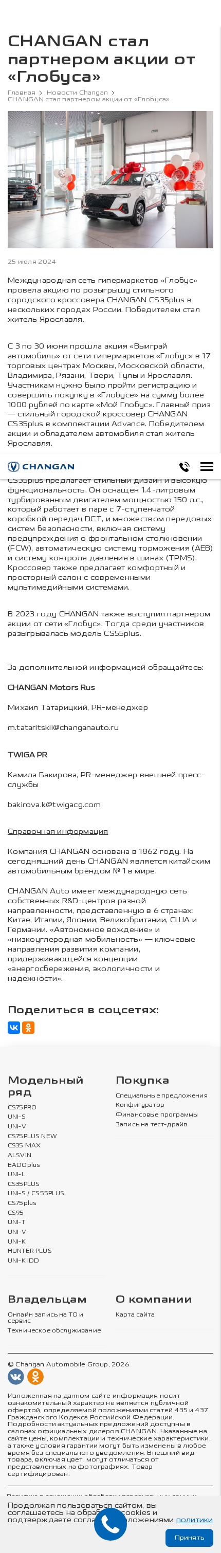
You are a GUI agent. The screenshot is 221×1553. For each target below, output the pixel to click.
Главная (21, 92)
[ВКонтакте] (14, 1027)
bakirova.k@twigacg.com (54, 804)
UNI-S (17, 1117)
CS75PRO (22, 1108)
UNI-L (16, 1175)
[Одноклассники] (28, 1027)
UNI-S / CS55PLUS (36, 1194)
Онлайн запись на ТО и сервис (45, 1318)
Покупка (142, 1081)
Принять (189, 1537)
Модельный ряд (46, 1087)
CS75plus (22, 1203)
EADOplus (24, 1165)
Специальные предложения (162, 1096)
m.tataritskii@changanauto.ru (63, 727)
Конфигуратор (140, 1105)
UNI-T (16, 1222)
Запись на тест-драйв (151, 1125)
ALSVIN (19, 1156)
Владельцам (47, 1300)
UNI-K (17, 1242)
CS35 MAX (24, 1146)
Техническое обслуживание (54, 1331)
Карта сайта (135, 1315)
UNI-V (17, 1127)
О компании (154, 1300)
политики (194, 1519)
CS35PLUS (24, 1184)
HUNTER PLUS (30, 1251)
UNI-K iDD (24, 1261)
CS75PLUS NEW (32, 1137)
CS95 (16, 1213)
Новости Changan (77, 92)
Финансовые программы (157, 1115)
